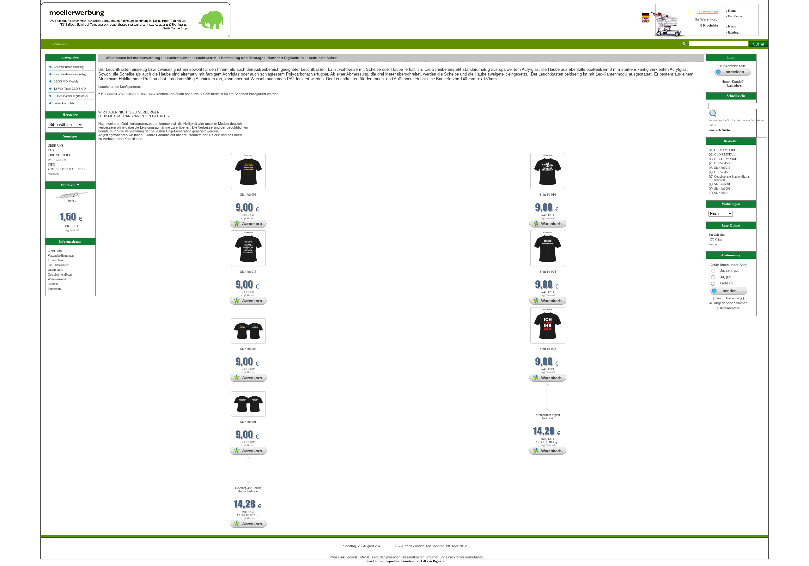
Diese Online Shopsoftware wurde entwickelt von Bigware (404, 561)
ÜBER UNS (56, 145)
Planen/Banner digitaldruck (71, 96)
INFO (51, 164)
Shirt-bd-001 (248, 421)
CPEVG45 (721, 172)
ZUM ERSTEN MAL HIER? (66, 169)
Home (732, 10)
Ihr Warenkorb (707, 12)
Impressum (55, 288)
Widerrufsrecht (57, 279)
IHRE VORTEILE (59, 155)
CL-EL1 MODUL (725, 159)
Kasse (732, 26)
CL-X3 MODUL (724, 154)
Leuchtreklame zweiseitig (70, 74)
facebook (53, 174)
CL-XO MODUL (725, 150)
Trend (718, 298)
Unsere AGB (56, 269)
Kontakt (733, 32)
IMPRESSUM (57, 159)
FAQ (51, 150)
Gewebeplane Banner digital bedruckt (248, 489)
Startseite (60, 44)
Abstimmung (733, 298)
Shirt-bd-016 (548, 194)
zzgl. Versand (72, 230)
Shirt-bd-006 (248, 194)
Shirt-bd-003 (248, 348)
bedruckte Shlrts (64, 103)
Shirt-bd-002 (548, 348)
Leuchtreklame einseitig (69, 67)
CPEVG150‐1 (723, 163)
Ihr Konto (735, 16)
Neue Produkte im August (115, 149)
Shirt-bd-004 (548, 271)
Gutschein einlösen (60, 274)
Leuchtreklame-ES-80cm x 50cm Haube (130, 94)
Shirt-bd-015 (248, 271)
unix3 (72, 201)
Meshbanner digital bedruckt (548, 416)
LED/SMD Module (66, 81)
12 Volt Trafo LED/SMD (70, 88)
